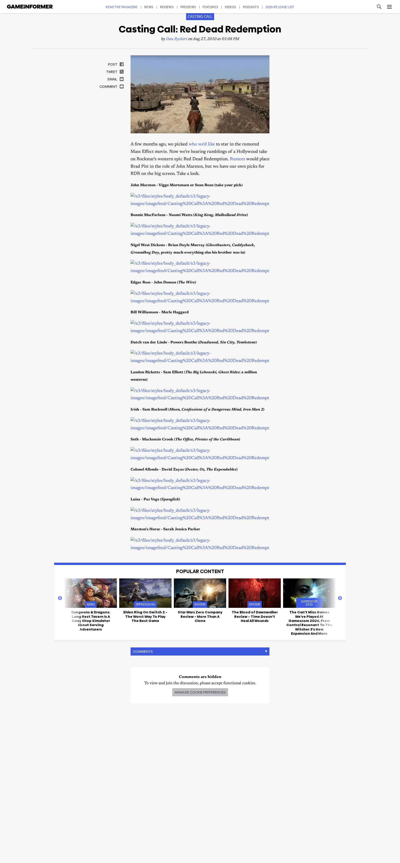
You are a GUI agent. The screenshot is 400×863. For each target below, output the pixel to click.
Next (340, 598)
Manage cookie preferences (200, 692)
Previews (188, 7)
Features (210, 7)
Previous (60, 598)
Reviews (167, 7)
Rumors (237, 159)
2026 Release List (280, 7)
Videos (230, 7)
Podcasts (251, 7)
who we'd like (202, 144)
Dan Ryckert (176, 39)
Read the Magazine (122, 7)
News (148, 7)
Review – (200, 616)
